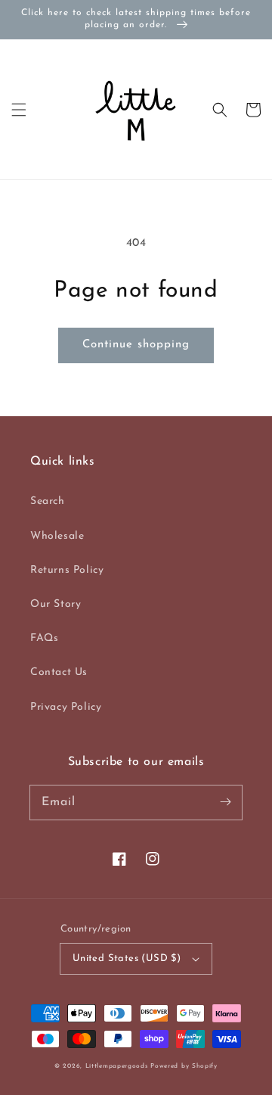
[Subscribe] (225, 802)
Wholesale (57, 536)
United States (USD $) (127, 958)
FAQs (44, 638)
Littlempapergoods (116, 1066)
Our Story (55, 604)
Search (47, 501)
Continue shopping (136, 344)
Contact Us (59, 672)
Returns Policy (67, 570)
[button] (19, 109)
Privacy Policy (65, 707)
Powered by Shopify (184, 1066)
